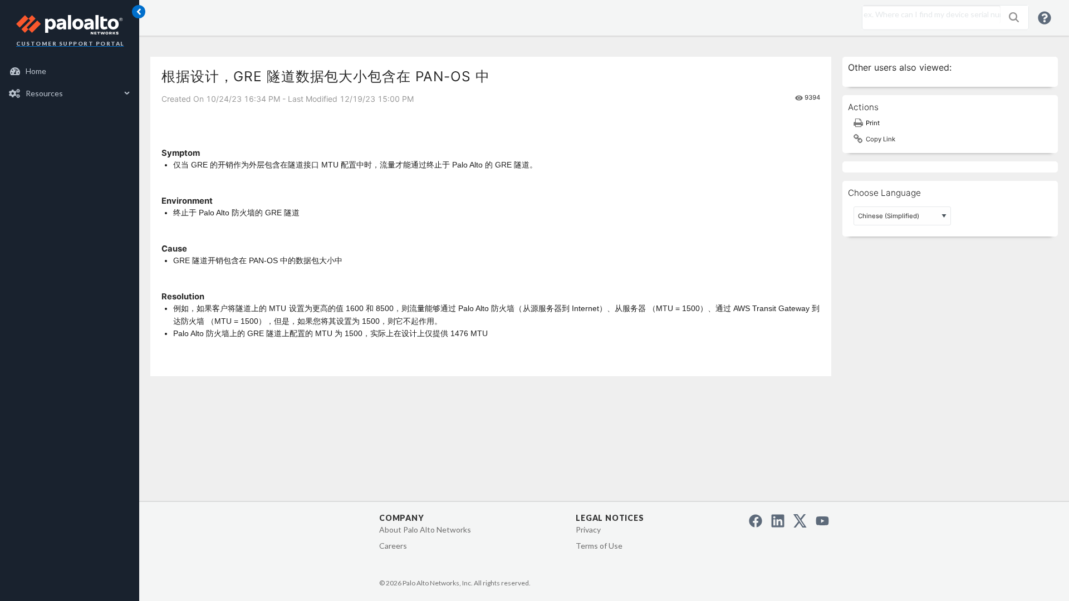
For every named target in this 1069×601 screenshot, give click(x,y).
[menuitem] (70, 71)
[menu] (69, 82)
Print (873, 123)
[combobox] (929, 14)
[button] (1014, 17)
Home (36, 71)
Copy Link (880, 139)
